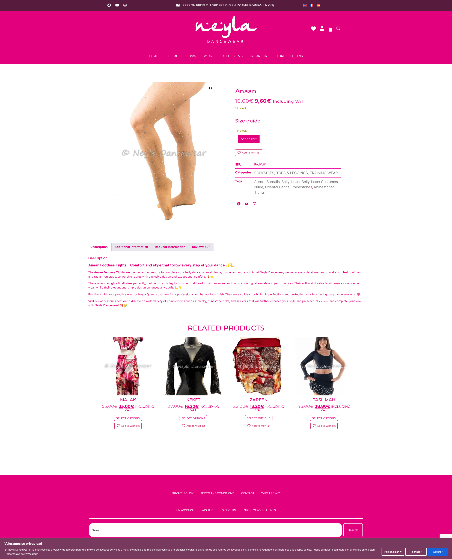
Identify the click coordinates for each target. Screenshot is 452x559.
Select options (128, 418)
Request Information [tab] (170, 247)
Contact (247, 493)
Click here (322, 301)
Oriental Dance (277, 187)
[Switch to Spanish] (318, 5)
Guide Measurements (260, 510)
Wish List (208, 510)
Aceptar (437, 551)
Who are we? (271, 493)
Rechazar (416, 551)
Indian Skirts (260, 56)
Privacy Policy (182, 493)
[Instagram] (125, 5)
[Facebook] (109, 5)
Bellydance (290, 182)
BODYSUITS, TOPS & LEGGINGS (281, 173)
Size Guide (229, 510)
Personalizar (391, 551)
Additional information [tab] (131, 247)
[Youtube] (117, 5)
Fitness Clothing (290, 56)
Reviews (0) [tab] (201, 247)
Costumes (172, 56)
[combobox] (215, 530)
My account (185, 510)
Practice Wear (201, 56)
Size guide (247, 121)
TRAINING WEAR (324, 173)
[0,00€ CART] (330, 29)
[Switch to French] (311, 5)
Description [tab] (99, 247)
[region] (226, 548)
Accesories (231, 56)
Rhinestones (302, 187)
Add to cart (249, 139)
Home (153, 56)
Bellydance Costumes (320, 182)
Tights (259, 192)
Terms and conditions (217, 493)
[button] (338, 28)
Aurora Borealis (267, 182)
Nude (258, 187)
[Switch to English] (305, 5)
